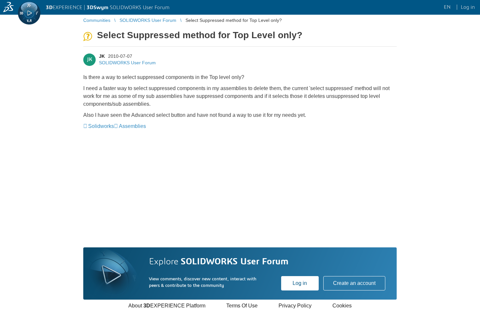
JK (102, 56)
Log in (300, 283)
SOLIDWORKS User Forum (127, 62)
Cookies (342, 305)
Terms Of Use (242, 305)
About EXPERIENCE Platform (166, 305)
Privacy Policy (295, 305)
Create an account (354, 283)
